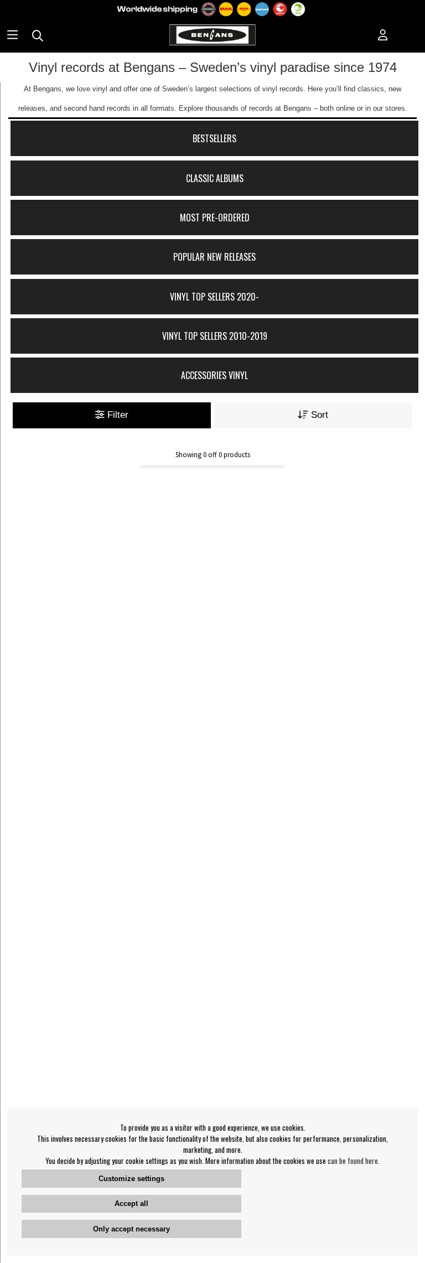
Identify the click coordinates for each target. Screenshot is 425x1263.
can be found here (353, 1160)
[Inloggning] (383, 36)
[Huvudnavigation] (12, 36)
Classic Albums (214, 178)
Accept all (131, 1203)
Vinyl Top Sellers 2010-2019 (214, 336)
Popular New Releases (214, 256)
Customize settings (131, 1178)
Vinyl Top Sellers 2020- (214, 296)
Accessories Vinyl (214, 375)
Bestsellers (214, 138)
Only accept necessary (131, 1229)
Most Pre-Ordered (215, 217)
